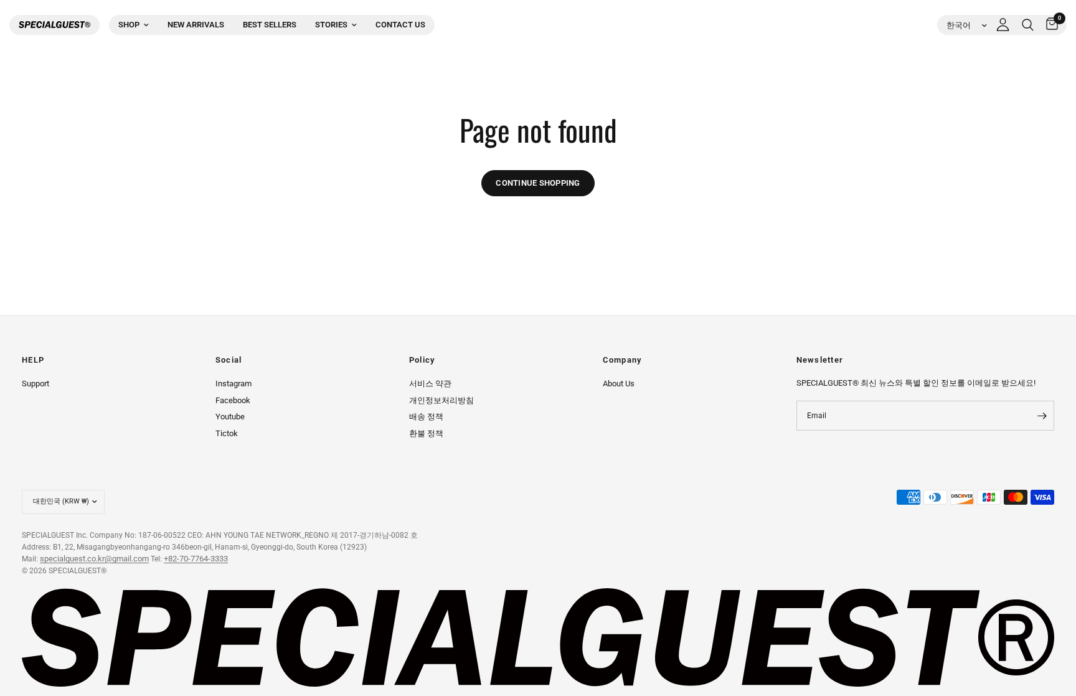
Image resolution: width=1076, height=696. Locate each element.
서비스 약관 (430, 383)
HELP (33, 360)
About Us (619, 383)
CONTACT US (400, 24)
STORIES (331, 24)
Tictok (226, 433)
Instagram (233, 383)
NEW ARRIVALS (196, 24)
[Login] (1003, 25)
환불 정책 (426, 433)
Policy (422, 360)
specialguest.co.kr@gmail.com (94, 558)
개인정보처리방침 (441, 400)
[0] (1049, 25)
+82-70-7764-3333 (196, 558)
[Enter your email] (1041, 416)
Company (622, 360)
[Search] (1028, 25)
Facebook (232, 400)
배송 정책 (426, 416)
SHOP (128, 24)
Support (35, 383)
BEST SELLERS (269, 24)
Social (228, 360)
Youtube (230, 416)
